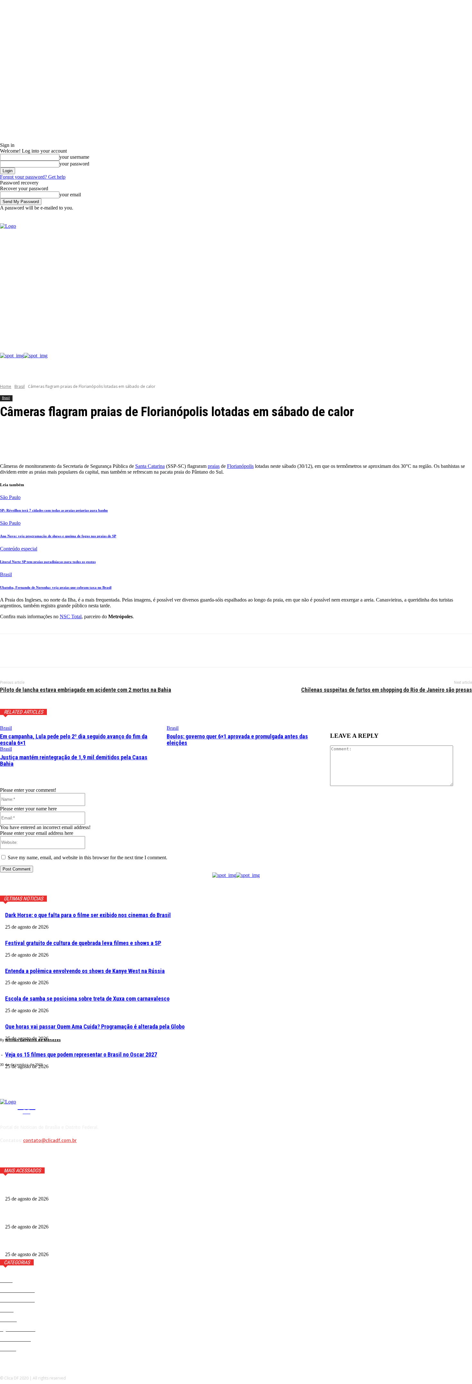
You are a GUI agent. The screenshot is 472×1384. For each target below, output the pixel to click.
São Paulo (10, 497)
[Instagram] (404, 280)
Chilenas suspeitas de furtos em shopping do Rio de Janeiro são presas (386, 689)
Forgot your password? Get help (33, 177)
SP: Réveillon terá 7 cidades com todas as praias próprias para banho (54, 510)
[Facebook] (395, 280)
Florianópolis (240, 466)
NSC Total (71, 616)
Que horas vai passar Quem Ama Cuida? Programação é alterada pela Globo (95, 1026)
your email (70, 194)
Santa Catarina (150, 466)
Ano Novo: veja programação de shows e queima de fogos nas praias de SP (58, 536)
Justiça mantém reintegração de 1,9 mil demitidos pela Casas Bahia (73, 760)
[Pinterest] (56, 650)
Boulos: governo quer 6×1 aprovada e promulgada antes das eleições (237, 739)
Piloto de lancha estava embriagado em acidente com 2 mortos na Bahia (85, 689)
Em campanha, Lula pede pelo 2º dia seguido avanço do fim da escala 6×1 (73, 739)
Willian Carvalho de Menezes (33, 1039)
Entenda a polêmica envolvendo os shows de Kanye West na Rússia (85, 971)
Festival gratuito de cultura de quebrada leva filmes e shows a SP (83, 943)
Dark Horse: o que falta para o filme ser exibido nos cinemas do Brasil (88, 915)
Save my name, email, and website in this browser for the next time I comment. (87, 857)
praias (214, 466)
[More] (154, 442)
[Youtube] (424, 280)
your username (74, 157)
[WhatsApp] (80, 650)
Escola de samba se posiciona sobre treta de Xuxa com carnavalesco (87, 998)
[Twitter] (414, 280)
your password (74, 163)
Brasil (19, 386)
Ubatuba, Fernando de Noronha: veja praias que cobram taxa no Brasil (55, 587)
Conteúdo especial (18, 548)
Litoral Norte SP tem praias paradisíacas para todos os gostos (48, 562)
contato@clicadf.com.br (50, 1140)
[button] (467, 216)
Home (5, 386)
